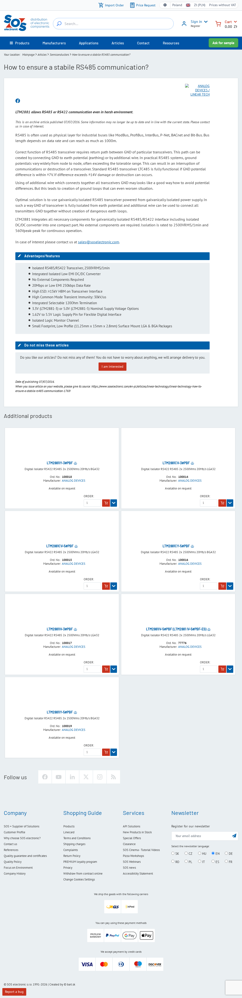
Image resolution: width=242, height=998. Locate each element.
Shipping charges (74, 844)
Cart (228, 21)
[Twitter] (86, 776)
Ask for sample (223, 43)
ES (217, 861)
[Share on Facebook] (17, 101)
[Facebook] (45, 776)
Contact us (10, 844)
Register (195, 26)
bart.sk (71, 984)
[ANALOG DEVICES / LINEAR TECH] (197, 90)
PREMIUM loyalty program (80, 862)
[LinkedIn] (72, 776)
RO (176, 861)
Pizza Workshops (133, 856)
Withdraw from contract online (83, 874)
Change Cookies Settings (79, 879)
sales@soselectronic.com (98, 242)
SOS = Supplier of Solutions (21, 826)
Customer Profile (14, 832)
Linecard (68, 832)
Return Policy (71, 856)
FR (230, 861)
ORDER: (89, 496)
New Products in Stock (137, 832)
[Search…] (59, 23)
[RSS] (113, 776)
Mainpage (28, 55)
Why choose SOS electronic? (22, 838)
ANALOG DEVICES (73, 481)
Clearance (129, 844)
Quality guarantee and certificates (25, 856)
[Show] (113, 503)
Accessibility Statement (138, 874)
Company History (15, 874)
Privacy (67, 868)
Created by (56, 984)
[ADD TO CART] (106, 503)
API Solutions (131, 826)
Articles (42, 55)
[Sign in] (184, 25)
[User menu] (205, 22)
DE (230, 853)
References (11, 850)
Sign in (196, 21)
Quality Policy (13, 862)
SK (176, 853)
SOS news (129, 868)
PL (190, 861)
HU (203, 853)
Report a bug (14, 992)
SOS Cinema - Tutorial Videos (141, 850)
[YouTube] (58, 776)
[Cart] (218, 23)
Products (68, 826)
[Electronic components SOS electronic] (26, 22)
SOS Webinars (132, 862)
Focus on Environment (18, 868)
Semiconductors (59, 55)
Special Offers (132, 838)
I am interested (112, 366)
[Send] (234, 835)
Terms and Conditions (77, 838)
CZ (190, 853)
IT (203, 861)
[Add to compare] (75, 463)
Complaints (70, 850)
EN (217, 853)
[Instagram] (99, 776)
